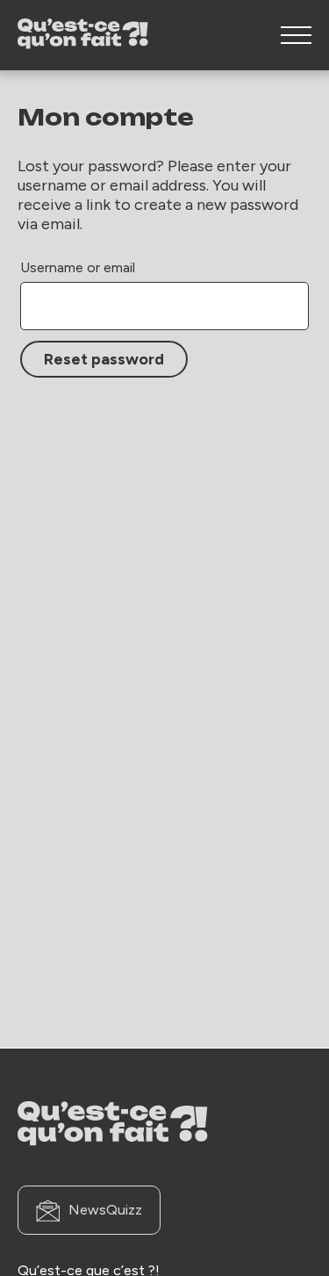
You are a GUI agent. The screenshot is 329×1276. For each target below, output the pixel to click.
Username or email (77, 267)
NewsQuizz (105, 1209)
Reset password (104, 359)
